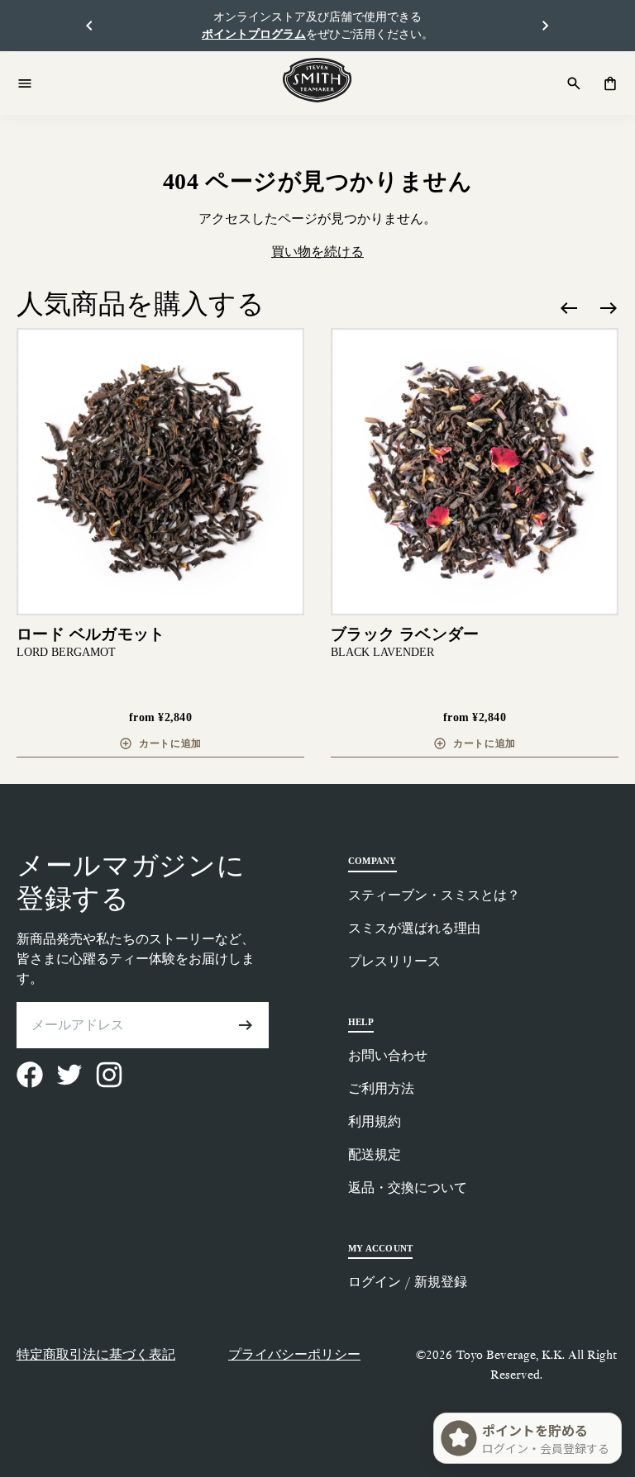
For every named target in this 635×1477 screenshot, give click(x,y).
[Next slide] (608, 308)
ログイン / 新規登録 (407, 1281)
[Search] (574, 83)
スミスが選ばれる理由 (414, 928)
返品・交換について (407, 1187)
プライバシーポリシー (294, 1354)
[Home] (317, 80)
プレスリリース (394, 961)
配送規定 (374, 1154)
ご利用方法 (381, 1088)
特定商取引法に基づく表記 (96, 1354)
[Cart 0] (610, 83)
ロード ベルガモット (91, 634)
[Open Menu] (25, 83)
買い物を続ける (317, 251)
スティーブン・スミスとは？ (434, 895)
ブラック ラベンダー (405, 634)
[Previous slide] (569, 308)
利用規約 (374, 1121)
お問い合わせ (387, 1055)
